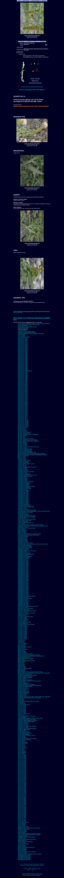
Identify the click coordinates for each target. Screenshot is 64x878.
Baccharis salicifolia (22, 442)
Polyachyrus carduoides (23, 722)
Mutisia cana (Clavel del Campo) (25, 653)
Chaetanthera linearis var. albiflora (25, 481)
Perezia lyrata (21, 699)
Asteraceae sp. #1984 (23, 377)
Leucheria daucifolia (22, 621)
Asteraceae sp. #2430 (23, 398)
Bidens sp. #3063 (22, 458)
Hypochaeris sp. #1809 (23, 607)
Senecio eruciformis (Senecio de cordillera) (27, 738)
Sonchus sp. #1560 (22, 830)
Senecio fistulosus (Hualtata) (24, 739)
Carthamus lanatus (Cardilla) (24, 460)
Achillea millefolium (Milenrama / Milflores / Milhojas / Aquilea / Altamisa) (34, 323)
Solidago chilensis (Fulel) (23, 829)
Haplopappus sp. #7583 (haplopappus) (26, 596)
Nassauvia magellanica (23, 683)
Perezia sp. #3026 (22, 710)
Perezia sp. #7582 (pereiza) (24, 713)
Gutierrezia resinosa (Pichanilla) (25, 547)
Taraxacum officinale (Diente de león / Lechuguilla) (29, 834)
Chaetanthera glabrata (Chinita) (25, 476)
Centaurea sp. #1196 (22, 468)
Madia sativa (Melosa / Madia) (24, 647)
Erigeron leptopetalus (22, 530)
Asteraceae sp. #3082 (23, 403)
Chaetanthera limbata (22, 479)
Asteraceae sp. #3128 (23, 407)
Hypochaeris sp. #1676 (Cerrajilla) (25, 608)
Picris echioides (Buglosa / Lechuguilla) (26, 716)
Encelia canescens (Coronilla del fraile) (26, 528)
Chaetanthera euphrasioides (24, 473)
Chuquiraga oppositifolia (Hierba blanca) (27, 515)
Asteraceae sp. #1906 (23, 372)
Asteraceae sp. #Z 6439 (23, 421)
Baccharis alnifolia (22, 429)
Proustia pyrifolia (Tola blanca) (24, 733)
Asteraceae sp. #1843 (23, 348)
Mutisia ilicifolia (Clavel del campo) (25, 658)
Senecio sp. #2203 (22, 809)
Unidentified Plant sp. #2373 (24, 859)
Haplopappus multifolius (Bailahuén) (26, 554)
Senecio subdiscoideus (23, 822)
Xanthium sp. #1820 (22, 852)
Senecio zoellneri (22, 825)
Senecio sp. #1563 (22, 775)
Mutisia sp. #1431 (22, 666)
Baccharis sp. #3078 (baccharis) (25, 449)
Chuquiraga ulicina (22, 518)
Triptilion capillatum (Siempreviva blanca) (27, 839)
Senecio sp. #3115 (22, 818)
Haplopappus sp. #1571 (23, 572)
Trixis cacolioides (22, 842)
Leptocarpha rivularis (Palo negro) (25, 616)
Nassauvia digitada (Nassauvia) (25, 679)
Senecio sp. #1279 (22, 762)
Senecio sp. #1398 (22, 766)
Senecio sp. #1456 (22, 768)
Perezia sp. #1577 (22, 708)
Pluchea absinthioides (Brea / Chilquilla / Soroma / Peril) (30, 718)
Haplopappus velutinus (23, 599)
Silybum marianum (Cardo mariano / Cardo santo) (29, 828)
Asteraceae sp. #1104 (22, 338)
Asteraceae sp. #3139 (23, 408)
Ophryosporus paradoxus (23, 691)
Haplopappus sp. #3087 (23, 589)
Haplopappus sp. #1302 (23, 561)
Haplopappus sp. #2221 (23, 585)
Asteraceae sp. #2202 (23, 392)
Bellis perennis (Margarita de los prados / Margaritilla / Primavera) (32, 454)
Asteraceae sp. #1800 (23, 343)
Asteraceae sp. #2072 (23, 386)
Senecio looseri (21, 744)
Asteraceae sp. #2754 (23, 400)
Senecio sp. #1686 (22, 791)
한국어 (28, 869)
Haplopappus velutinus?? (23, 600)
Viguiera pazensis (22, 846)
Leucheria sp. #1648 (22, 631)
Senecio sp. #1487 (22, 771)
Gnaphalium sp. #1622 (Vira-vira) (25, 542)
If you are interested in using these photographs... (32, 875)
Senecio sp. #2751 (22, 817)
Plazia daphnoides (22, 717)
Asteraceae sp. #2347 (23, 393)
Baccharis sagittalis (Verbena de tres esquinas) (28, 441)
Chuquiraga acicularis (23, 513)
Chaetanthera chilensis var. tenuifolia (26, 471)
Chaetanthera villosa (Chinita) (24, 505)
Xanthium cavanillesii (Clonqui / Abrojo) (26, 851)
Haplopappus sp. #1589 (23, 573)
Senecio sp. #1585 (22, 783)
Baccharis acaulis (22, 428)
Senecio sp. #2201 (22, 808)
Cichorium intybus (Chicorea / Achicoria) (27, 519)
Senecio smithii (21, 753)
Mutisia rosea (21, 662)
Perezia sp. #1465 (22, 706)
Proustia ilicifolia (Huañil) (23, 731)
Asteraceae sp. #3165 (23, 412)
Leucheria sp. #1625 (22, 628)
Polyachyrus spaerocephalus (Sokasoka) (27, 728)
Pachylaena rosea (22, 694)
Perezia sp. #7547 (22, 712)
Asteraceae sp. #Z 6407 (23, 420)
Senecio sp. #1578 (22, 781)
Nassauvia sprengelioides (23, 688)
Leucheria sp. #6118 (22, 618)
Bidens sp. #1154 (22, 456)
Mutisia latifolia (21, 659)
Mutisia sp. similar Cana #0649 (25, 668)
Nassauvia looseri (22, 682)
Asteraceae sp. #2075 (23, 387)
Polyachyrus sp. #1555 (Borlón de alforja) (27, 726)
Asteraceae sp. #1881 (23, 361)
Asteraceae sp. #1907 (23, 373)
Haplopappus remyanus (23, 555)
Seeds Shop (42, 864)
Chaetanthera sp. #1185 (23, 492)
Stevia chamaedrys (22, 831)
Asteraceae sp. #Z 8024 (23, 424)
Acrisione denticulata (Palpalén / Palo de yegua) (28, 324)
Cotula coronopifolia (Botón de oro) (25, 522)
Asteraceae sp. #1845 (23, 350)
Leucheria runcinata (22, 625)
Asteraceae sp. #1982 (23, 376)
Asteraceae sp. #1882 (23, 363)
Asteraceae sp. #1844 (23, 349)
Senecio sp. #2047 (22, 800)
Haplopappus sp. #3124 (23, 559)
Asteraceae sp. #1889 (23, 369)
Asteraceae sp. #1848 (23, 352)
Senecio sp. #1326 (22, 764)
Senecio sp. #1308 (22, 763)
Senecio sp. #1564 (22, 777)
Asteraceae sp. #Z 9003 (23, 426)
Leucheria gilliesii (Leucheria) (24, 622)
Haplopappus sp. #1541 (23, 570)
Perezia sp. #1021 (22, 705)
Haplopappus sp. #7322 (23, 594)
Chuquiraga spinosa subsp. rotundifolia (26, 516)
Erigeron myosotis (22, 531)
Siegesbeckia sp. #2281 (23, 826)
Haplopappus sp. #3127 (23, 591)
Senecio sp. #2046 (22, 799)
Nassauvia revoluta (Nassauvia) (25, 686)
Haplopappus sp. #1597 (23, 574)
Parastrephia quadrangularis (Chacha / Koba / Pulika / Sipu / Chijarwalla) (34, 696)
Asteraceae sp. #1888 (23, 368)
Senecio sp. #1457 (22, 769)
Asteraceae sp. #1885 (23, 366)
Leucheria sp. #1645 (22, 630)
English (25, 868)
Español (29, 868)
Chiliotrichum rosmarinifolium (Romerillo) (27, 510)
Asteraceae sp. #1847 (23, 351)
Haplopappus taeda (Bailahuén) (25, 598)
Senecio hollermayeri (22, 742)
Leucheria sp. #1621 (22, 627)
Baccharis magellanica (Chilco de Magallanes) (28, 434)
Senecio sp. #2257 (22, 816)
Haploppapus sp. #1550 (23, 601)
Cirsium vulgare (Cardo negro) (24, 520)
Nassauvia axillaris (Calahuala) (25, 677)
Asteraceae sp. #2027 (23, 383)
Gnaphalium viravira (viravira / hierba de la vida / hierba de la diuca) (33, 544)
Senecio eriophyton (22, 737)
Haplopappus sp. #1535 (23, 568)
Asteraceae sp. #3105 (23, 406)
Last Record (41, 865)
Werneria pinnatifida (22, 849)
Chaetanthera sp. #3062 (23, 499)
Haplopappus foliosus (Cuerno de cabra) (27, 550)
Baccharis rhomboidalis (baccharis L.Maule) (27, 440)
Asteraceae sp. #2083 (23, 389)
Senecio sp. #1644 (22, 788)
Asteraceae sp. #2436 (23, 399)
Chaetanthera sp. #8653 (23, 503)
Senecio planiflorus (22, 751)
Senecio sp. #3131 (22, 820)
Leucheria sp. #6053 (22, 636)
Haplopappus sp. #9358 (23, 597)
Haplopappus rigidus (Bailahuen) (25, 556)
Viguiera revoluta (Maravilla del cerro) (26, 847)
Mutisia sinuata (21, 664)
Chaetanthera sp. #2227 (23, 497)
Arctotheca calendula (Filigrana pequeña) (27, 332)
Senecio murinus (21, 745)
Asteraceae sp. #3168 (23, 415)
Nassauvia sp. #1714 (22, 687)
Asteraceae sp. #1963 (23, 375)
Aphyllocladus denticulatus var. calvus (26, 331)
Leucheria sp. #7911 (22, 639)
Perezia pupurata (21, 703)
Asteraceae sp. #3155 (23, 411)
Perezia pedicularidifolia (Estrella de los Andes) (28, 701)
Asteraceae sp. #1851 (23, 356)
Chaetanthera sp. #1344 (23, 493)
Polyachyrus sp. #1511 (23, 725)
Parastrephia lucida (22, 695)
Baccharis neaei (21, 436)
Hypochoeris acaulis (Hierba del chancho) (27, 610)
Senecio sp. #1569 (22, 778)
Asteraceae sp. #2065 (23, 385)
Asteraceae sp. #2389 (23, 395)
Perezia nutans (21, 700)
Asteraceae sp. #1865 (23, 359)
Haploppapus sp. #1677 (23, 602)
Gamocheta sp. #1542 (23, 537)
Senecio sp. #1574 (22, 779)
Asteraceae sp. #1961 (23, 374)
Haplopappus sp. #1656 (23, 579)
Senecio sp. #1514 (22, 772)
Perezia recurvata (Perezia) (24, 704)
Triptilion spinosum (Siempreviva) (25, 841)
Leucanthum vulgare (22, 617)
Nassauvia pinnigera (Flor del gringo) (26, 684)
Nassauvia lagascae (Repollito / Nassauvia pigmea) (29, 680)
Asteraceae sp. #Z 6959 (23, 423)
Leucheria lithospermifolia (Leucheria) (26, 624)
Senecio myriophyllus (22, 747)
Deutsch (34, 868)
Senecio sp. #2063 (22, 804)
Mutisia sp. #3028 (22, 667)
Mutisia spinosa (21, 670)
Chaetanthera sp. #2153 (23, 495)
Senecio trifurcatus (22, 823)
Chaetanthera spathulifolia (24, 504)
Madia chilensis (21, 645)
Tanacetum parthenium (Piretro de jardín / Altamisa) (29, 833)
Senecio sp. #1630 (22, 787)
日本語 (32, 869)
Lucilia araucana (21, 642)
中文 (36, 869)
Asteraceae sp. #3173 (23, 416)
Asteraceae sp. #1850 (23, 355)
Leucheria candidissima (23, 619)
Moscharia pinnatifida (22, 649)
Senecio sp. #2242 (22, 815)
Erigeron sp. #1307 (22, 532)
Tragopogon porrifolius (23, 835)
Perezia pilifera (21, 702)
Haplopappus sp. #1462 (23, 562)
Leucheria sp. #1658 (22, 632)
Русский (38, 868)
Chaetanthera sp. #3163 (23, 501)
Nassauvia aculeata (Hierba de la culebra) (27, 675)
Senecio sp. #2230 (22, 811)
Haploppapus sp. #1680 (23, 604)
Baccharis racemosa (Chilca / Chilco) (26, 438)
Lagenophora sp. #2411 (23, 614)
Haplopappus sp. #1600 (23, 576)
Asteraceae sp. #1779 (23, 342)
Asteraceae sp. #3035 (23, 402)
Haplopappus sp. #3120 (23, 590)
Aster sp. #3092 (21, 334)
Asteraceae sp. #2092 (23, 390)
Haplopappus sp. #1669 (23, 580)
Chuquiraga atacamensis (23, 514)
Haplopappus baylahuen (23, 549)
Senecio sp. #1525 (22, 773)
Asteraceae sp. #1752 (23, 341)
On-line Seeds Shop (17, 312)
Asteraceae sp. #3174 (23, 417)
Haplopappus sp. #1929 (23, 583)
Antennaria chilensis (22, 330)
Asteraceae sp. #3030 (23, 401)
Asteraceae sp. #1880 (23, 360)
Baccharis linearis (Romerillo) (24, 432)
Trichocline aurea (22, 838)
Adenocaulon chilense (23, 325)
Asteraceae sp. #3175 (23, 418)
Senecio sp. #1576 (22, 780)
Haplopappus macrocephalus (24, 553)
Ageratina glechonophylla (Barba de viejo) (27, 326)
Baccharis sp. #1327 (22, 445)
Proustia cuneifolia (22, 730)
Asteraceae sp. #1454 (23, 339)
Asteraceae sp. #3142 (23, 410)
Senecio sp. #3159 (22, 821)
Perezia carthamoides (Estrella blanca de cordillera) (29, 697)
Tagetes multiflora (22, 832)
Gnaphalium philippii (22, 539)
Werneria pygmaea (22, 850)
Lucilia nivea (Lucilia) (22, 643)
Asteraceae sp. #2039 (23, 384)
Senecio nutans (21, 748)
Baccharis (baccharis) (22, 427)
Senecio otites (21, 749)
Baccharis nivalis (21, 437)
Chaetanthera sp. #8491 (23, 502)
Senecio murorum (22, 746)
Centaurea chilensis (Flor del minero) (26, 463)
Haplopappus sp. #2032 (23, 584)
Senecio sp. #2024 (22, 797)
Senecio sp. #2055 (22, 803)
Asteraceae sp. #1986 (23, 378)
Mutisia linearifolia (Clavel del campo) (26, 660)
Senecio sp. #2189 (22, 807)
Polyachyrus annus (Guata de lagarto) (26, 721)
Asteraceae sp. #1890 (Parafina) (25, 371)
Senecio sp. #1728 (22, 792)
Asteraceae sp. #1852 (23, 357)
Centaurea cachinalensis (23, 462)
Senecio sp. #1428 (22, 755)
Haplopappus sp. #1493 (23, 564)
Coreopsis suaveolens (23, 521)
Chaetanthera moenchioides (24, 487)
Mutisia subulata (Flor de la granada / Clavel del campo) (30, 671)
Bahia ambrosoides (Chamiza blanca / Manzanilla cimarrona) (31, 453)
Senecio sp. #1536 (22, 774)
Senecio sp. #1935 (22, 760)
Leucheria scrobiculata (23, 626)
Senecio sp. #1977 (22, 796)
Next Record (36, 865)
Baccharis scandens (22, 443)
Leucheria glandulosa (22, 623)
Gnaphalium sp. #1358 (23, 540)
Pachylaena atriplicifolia (23, 693)
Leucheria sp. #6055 (22, 637)
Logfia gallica (21, 641)
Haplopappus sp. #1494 (23, 565)
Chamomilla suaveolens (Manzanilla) (26, 506)
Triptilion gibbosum (22, 840)
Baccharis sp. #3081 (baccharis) (25, 451)
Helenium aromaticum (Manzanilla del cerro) (27, 606)
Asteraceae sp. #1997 (23, 380)
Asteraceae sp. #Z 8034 (23, 425)
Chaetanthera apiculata (23, 470)
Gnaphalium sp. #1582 (23, 541)
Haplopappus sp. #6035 (23, 592)
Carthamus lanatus (22, 459)
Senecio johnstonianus (23, 743)
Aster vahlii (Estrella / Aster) (24, 337)
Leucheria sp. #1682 (22, 633)
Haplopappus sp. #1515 (23, 566)
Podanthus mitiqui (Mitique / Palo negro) (27, 719)
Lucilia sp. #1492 (21, 644)
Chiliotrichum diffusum (23, 509)
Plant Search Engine (34, 864)
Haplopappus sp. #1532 (23, 567)
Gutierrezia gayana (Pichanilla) (25, 546)
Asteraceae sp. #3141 (23, 409)
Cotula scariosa (21, 523)
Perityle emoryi (21, 714)
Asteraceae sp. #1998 (23, 381)
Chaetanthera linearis (22, 480)
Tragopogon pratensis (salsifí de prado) (26, 837)
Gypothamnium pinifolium (23, 548)
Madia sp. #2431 (21, 648)
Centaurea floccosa (22, 464)
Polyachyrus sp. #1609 (23, 727)
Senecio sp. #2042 (22, 798)
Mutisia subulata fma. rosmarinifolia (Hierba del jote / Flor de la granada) (34, 673)
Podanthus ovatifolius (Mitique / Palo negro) (27, 720)
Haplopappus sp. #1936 (23, 558)
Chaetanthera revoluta (23, 489)
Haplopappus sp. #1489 (23, 563)
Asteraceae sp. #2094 (23, 391)
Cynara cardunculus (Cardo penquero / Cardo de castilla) (30, 524)
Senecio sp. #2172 (22, 806)
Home (21, 864)
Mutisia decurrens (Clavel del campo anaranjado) (29, 654)
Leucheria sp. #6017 (22, 635)
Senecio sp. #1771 (22, 759)
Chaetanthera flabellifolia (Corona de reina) (27, 475)
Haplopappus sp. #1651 (23, 578)
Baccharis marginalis (22, 435)
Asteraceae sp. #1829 (23, 344)
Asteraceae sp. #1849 (23, 354)
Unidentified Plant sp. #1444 (24, 855)
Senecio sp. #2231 (22, 812)
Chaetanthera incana (22, 477)
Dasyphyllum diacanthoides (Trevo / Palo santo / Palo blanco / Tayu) (33, 525)
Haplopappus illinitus (22, 552)
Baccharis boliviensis (22, 430)
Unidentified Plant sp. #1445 (24, 856)
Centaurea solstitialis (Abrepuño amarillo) (27, 467)
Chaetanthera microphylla (23, 484)
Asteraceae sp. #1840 (23, 346)
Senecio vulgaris (21, 824)
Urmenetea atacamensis (23, 843)
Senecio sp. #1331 (22, 765)
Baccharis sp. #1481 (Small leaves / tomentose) (28, 446)
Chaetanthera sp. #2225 (23, 496)
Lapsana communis (22, 615)
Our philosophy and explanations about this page (32, 86)
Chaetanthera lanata (22, 478)
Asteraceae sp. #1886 (23, 367)
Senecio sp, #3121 (22, 754)
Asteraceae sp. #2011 (22, 382)
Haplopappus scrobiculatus (24, 557)
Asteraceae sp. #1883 (23, 364)
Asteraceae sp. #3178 (23, 419)
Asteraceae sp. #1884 (23, 365)
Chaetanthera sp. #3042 (23, 498)
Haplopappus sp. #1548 (23, 571)
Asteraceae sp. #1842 (23, 347)
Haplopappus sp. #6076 (23, 593)
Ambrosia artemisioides (23, 328)
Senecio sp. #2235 (22, 813)
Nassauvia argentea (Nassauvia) (25, 676)
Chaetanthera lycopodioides (24, 482)
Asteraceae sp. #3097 (23, 404)
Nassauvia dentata (22, 678)
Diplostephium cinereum (23, 527)
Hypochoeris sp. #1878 (23, 611)
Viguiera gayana (21, 845)
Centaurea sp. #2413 (22, 469)
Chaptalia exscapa (22, 507)
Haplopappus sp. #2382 (23, 587)
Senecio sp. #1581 (22, 782)
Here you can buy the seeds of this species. (32, 89)
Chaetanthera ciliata (22, 472)
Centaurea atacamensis (23, 461)
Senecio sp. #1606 (22, 785)
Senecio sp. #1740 (22, 794)
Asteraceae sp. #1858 (23, 358)
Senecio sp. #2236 (22, 814)
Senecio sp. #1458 (22, 770)
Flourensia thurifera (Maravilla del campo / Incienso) (29, 533)
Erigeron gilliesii (21, 529)
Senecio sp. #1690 (22, 757)
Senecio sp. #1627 (22, 786)
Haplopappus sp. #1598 (23, 575)
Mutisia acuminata (22, 651)
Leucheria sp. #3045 (22, 634)
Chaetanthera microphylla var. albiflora (26, 486)
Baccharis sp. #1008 (22, 444)
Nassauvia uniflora (22, 690)
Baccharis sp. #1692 (22, 447)
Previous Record (29, 865)
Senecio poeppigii (22, 752)
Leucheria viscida (22, 640)
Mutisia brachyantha (22, 652)
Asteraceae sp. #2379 (23, 394)
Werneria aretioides (22, 848)
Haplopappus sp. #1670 (23, 581)
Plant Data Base (27, 864)
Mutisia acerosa (21, 650)
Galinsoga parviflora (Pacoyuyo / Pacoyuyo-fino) (28, 535)
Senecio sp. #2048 (22, 802)
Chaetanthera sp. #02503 (23, 490)
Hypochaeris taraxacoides (23, 609)
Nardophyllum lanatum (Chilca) (25, 674)
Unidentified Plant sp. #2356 (24, 858)
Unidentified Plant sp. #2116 (24, 857)
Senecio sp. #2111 (22, 805)
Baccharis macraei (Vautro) (24, 433)
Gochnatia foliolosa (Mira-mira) (24, 545)
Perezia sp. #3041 (22, 711)
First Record (22, 865)
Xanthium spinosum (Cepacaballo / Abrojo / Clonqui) (29, 854)
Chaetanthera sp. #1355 (23, 494)
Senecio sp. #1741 (22, 795)
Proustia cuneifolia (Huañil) (24, 729)
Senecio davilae (21, 736)
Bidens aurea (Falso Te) (23, 455)
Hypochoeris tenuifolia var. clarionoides (26, 613)
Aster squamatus (21, 335)
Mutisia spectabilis (22, 669)
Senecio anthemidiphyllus (23, 734)
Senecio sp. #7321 (22, 761)
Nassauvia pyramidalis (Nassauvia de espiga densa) (29, 685)
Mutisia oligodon (21, 661)
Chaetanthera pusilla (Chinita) (24, 488)
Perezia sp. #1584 (22, 709)
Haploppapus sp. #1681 (23, 605)
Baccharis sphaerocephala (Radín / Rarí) (27, 452)
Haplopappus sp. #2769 (23, 588)
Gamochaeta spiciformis (23, 536)
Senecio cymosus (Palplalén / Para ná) (26, 735)
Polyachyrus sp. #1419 (23, 723)
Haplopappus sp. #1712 (23, 582)
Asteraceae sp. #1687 (23, 340)
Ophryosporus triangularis (23, 692)
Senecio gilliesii (21, 740)
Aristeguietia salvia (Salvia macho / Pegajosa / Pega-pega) (31, 333)
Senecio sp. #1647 (22, 789)
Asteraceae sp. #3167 (23, 413)
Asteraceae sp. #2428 (23, 397)
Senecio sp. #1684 (22, 790)
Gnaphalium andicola (22, 538)
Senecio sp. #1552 (22, 756)
